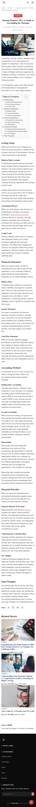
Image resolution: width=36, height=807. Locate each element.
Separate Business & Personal (16, 129)
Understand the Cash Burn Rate (17, 131)
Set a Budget (12, 133)
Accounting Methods (11, 118)
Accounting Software (13, 104)
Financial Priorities (10, 127)
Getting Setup (8, 100)
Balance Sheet (11, 111)
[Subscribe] (32, 794)
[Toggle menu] (33, 3)
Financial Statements (11, 109)
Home (3, 8)
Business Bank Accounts (14, 102)
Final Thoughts (9, 136)
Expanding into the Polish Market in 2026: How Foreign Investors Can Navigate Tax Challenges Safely (17, 646)
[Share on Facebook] (13, 607)
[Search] (28, 3)
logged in (14, 728)
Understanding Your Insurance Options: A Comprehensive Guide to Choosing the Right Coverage (17, 678)
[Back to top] (31, 802)
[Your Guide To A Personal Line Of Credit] (18, 696)
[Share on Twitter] (8, 607)
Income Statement (13, 113)
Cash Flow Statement (14, 115)
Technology (5, 762)
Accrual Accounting (13, 122)
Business (4, 778)
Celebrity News (6, 756)
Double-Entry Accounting (15, 120)
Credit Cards (11, 106)
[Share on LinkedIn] (18, 607)
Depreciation (11, 124)
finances (27, 510)
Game (3, 772)
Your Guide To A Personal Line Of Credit (17, 711)
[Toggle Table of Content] (25, 97)
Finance (10, 8)
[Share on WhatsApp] (22, 607)
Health (3, 767)
